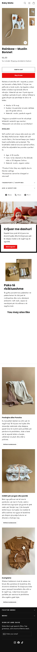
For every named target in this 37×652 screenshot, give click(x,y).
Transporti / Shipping (13, 182)
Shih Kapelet (10, 247)
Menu (4, 616)
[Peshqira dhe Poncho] (18, 390)
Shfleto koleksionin (9, 444)
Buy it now (18, 75)
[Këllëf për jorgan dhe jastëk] (18, 471)
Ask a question (9, 188)
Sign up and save (11, 622)
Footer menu (8, 610)
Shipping (14, 61)
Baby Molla (7, 3)
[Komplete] (18, 551)
